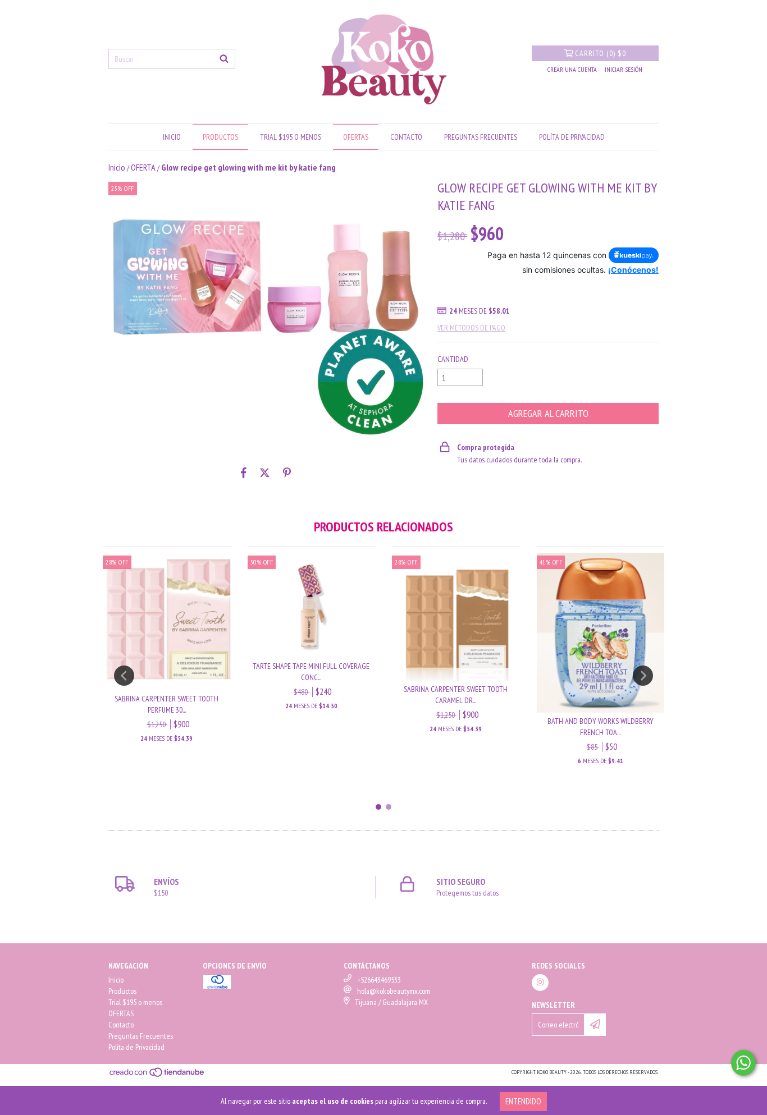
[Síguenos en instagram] (540, 982)
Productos (220, 137)
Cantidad (452, 359)
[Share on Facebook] (243, 473)
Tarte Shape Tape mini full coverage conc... (311, 671)
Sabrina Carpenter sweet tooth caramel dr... (456, 694)
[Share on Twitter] (264, 473)
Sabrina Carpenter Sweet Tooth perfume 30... (166, 704)
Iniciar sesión (623, 69)
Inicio (172, 137)
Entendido (523, 1101)
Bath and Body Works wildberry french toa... (600, 726)
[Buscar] (224, 59)
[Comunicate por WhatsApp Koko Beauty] (743, 1063)
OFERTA (143, 167)
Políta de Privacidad (572, 137)
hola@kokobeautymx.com (393, 991)
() (600, 53)
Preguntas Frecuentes (480, 137)
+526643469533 (379, 980)
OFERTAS (355, 137)
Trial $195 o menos (290, 137)
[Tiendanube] (157, 1075)
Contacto (406, 137)
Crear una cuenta (572, 69)
